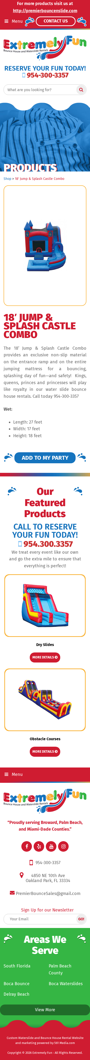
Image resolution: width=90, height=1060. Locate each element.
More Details (43, 657)
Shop (7, 179)
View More (45, 1009)
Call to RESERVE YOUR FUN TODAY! (45, 531)
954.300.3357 (48, 544)
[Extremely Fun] (45, 47)
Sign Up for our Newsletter (47, 910)
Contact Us (56, 21)
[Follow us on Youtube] (51, 846)
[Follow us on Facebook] (26, 846)
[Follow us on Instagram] (63, 846)
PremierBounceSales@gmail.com (48, 893)
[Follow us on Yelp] (39, 846)
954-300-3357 (48, 75)
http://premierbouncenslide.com (45, 10)
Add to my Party (45, 457)
